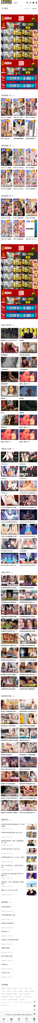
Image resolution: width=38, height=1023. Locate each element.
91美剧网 (20, 991)
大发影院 (26, 991)
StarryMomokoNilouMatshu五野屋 (28, 522)
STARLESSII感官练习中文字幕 (8, 507)
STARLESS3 (4, 493)
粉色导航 (3, 988)
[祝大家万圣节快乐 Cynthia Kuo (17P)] (31, 851)
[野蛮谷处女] (10, 420)
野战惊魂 (21, 412)
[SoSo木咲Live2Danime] (10, 543)
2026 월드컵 (4, 999)
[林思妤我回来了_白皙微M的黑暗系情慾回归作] (28, 747)
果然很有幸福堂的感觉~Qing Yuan (11, 832)
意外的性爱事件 (6, 907)
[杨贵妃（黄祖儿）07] (10, 434)
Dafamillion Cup (5, 1005)
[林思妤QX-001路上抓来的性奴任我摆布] (10, 791)
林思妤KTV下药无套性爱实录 (8, 783)
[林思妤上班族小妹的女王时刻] (10, 762)
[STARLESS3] (10, 485)
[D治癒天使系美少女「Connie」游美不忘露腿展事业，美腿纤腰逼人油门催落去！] (31, 859)
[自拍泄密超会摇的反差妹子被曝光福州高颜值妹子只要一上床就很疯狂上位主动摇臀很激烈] (28, 624)
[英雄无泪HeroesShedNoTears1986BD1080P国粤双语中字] (10, 333)
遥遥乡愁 (3, 398)
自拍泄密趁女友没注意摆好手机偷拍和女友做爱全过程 (14, 602)
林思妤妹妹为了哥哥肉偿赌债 (8, 725)
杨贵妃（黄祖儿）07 (6, 441)
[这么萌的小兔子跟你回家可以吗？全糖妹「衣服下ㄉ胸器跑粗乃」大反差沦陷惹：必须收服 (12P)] (31, 876)
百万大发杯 (22, 999)
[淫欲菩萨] (28, 333)
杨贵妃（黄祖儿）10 (24, 384)
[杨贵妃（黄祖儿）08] (28, 434)
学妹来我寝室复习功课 (8, 915)
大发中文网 (27, 994)
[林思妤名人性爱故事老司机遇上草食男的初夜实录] (10, 704)
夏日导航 (15, 988)
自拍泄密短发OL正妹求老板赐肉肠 (27, 660)
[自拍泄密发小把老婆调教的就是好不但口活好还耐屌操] (28, 638)
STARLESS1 (22, 464)
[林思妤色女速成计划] (28, 733)
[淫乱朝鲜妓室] (10, 347)
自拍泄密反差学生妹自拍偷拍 (8, 689)
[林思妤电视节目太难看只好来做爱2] (10, 733)
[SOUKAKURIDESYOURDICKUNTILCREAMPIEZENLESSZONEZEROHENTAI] (28, 529)
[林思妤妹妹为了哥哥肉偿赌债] (10, 718)
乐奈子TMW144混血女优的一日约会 (28, 812)
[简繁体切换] (34, 1001)
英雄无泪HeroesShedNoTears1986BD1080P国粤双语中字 (16, 340)
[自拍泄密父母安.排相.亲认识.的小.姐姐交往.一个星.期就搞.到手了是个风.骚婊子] (28, 667)
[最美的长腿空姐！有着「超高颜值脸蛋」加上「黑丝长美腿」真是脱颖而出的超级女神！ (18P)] (31, 843)
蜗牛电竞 (15, 994)
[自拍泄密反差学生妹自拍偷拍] (10, 681)
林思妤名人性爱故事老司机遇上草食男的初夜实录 (13, 711)
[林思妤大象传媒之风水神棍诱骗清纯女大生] (28, 718)
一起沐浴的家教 (23, 369)
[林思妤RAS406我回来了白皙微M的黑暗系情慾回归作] (10, 805)
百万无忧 (20, 994)
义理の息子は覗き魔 (24, 355)
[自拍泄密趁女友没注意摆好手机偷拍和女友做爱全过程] (10, 595)
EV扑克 (20, 988)
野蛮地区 (21, 398)
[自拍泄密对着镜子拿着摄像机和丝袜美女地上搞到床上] (28, 681)
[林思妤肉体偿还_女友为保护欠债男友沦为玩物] (28, 704)
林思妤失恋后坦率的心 (25, 769)
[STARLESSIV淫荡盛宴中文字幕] (10, 529)
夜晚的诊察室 (4, 384)
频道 (15, 3)
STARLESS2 (4, 464)
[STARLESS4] (28, 471)
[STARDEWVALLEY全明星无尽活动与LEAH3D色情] (28, 485)
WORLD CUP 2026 (29, 1002)
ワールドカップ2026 (17, 1002)
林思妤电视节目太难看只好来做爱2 (9, 740)
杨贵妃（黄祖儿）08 (24, 441)
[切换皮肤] (34, 1005)
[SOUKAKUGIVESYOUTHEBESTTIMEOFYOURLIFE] (28, 558)
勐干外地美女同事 (6, 956)
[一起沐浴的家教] (28, 362)
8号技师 (15, 991)
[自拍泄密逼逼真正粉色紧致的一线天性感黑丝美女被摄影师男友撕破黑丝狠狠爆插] (28, 580)
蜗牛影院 (9, 994)
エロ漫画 (3, 991)
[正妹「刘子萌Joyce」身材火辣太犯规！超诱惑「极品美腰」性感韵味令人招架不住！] (31, 868)
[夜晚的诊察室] (10, 376)
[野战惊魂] (28, 405)
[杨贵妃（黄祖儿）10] (28, 376)
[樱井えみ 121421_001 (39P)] (31, 892)
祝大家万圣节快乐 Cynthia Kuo (10, 849)
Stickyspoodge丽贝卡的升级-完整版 (10, 522)
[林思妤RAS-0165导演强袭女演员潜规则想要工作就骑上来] (28, 791)
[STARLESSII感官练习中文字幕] (10, 500)
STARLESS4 (22, 478)
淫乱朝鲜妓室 (4, 355)
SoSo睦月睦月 (23, 551)
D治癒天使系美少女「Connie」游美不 (13, 857)
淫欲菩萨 (21, 340)
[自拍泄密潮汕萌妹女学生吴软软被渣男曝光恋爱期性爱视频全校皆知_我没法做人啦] (10, 580)
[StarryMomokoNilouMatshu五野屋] (28, 514)
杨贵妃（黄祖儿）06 (24, 427)
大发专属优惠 (4, 996)
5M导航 (25, 988)
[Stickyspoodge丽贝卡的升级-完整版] (10, 514)
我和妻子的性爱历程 (7, 923)
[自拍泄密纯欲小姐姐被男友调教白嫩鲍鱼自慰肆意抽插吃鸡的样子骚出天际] (10, 609)
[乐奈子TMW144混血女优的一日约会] (28, 805)
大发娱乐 (11, 996)
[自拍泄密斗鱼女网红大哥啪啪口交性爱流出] (10, 667)
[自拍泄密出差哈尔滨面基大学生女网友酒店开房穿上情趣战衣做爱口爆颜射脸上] (10, 638)
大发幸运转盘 (18, 996)
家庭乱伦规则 (5, 948)
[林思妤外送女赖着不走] (10, 747)
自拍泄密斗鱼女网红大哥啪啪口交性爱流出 (11, 674)
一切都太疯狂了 (5, 369)
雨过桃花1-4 (5, 931)
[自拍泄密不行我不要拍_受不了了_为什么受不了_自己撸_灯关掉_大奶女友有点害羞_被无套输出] (10, 624)
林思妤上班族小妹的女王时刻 (8, 769)
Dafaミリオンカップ (6, 1002)
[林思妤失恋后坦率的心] (28, 762)
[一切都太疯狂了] (10, 362)
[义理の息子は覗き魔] (28, 347)
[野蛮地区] (28, 391)
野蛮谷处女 (3, 427)
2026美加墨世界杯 (13, 999)
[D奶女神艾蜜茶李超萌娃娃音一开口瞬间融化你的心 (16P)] (31, 826)
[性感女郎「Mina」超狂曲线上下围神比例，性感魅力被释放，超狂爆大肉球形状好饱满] (31, 884)
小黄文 (30, 988)
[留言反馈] (33, 2)
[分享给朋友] (34, 1009)
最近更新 (34, 8)
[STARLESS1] (28, 457)
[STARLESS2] (10, 457)
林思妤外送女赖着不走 (6, 754)
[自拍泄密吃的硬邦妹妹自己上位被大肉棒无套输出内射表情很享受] (28, 595)
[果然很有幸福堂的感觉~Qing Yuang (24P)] (31, 835)
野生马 (2, 412)
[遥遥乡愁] (10, 391)
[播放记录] (30, 2)
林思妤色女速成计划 (24, 740)
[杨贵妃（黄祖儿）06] (28, 420)
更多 (13, 95)
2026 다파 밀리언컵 (28, 996)
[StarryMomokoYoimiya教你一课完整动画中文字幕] (28, 500)
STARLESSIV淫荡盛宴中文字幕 (9, 536)
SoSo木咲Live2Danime (7, 551)
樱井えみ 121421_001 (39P (9, 890)
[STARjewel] (10, 471)
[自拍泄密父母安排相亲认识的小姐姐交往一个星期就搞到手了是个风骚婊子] (10, 652)
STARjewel (4, 478)
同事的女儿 (4, 964)
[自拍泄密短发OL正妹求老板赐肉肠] (28, 652)
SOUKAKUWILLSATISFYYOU (8, 565)
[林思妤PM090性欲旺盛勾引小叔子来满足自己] (28, 776)
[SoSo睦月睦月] (28, 543)
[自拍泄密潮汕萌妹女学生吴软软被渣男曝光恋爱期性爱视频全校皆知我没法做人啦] (28, 609)
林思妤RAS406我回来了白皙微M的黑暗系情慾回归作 (14, 812)
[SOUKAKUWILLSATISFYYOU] (10, 558)
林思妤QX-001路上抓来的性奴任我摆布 (10, 798)
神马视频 (32, 991)
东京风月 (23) (5, 972)
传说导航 (9, 988)
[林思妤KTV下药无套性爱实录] (10, 776)
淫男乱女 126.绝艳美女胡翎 (9, 940)
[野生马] (10, 405)
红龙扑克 (9, 991)
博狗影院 (3, 994)
